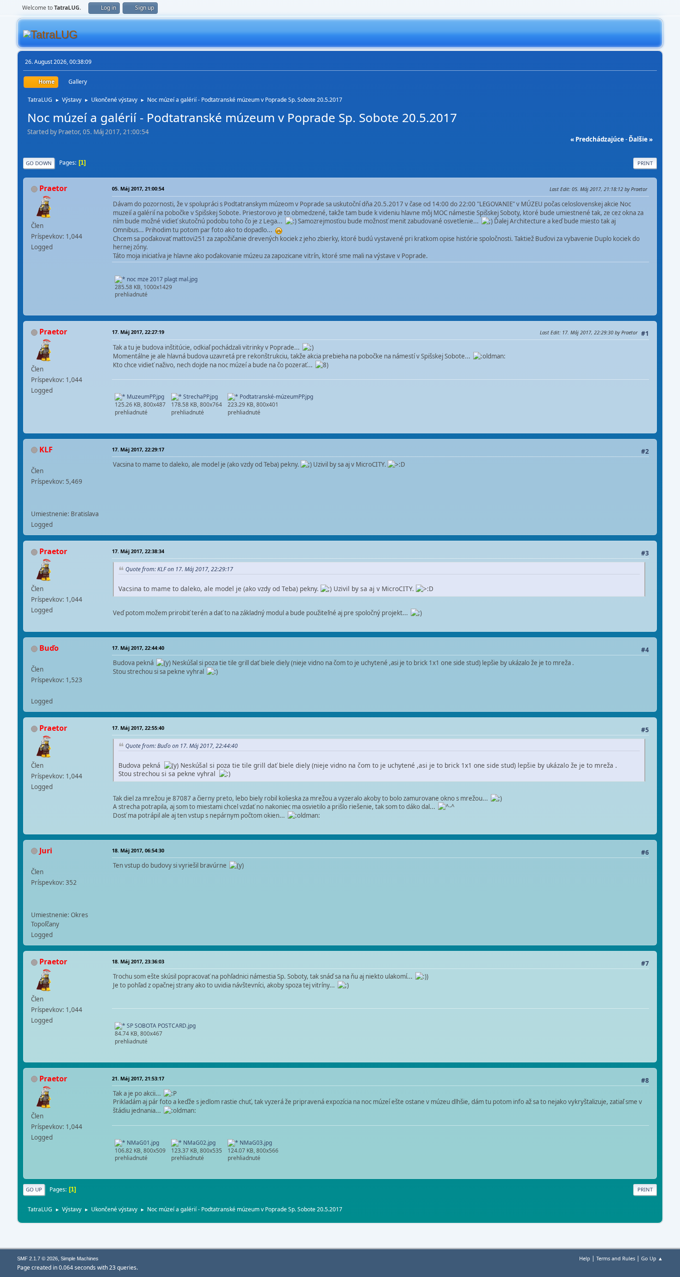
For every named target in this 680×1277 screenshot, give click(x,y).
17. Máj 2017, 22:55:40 (138, 727)
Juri (45, 850)
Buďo (49, 648)
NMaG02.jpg (199, 1143)
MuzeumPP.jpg (144, 397)
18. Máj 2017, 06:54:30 (138, 850)
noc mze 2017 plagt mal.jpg (161, 279)
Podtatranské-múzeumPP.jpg (275, 397)
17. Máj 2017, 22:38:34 (138, 551)
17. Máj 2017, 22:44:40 (138, 647)
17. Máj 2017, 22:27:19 (138, 331)
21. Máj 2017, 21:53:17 (138, 1078)
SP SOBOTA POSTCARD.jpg (160, 1026)
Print (645, 163)
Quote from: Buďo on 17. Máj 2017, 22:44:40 (181, 746)
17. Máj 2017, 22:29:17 (138, 449)
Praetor (53, 188)
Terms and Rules (615, 1258)
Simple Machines (80, 1258)
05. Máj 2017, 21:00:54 (138, 188)
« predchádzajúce (597, 139)
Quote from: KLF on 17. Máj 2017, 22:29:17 (179, 569)
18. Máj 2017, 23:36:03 (138, 961)
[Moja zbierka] (34, 503)
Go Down (39, 163)
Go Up (34, 1189)
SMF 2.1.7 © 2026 (37, 1258)
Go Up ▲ (652, 1258)
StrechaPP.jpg (200, 397)
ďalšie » (641, 139)
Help (584, 1258)
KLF (46, 449)
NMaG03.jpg (255, 1143)
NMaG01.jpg (142, 1143)
